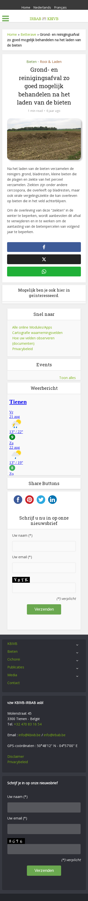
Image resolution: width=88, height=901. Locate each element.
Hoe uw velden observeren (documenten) (33, 341)
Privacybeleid (22, 348)
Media (12, 675)
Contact (13, 682)
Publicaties (15, 667)
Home (26, 7)
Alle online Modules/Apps (32, 327)
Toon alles (67, 377)
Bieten (31, 61)
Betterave (28, 34)
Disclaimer (15, 756)
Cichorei (13, 659)
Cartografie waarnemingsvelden (37, 332)
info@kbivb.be (30, 735)
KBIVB (12, 643)
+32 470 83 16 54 (28, 724)
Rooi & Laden (51, 61)
